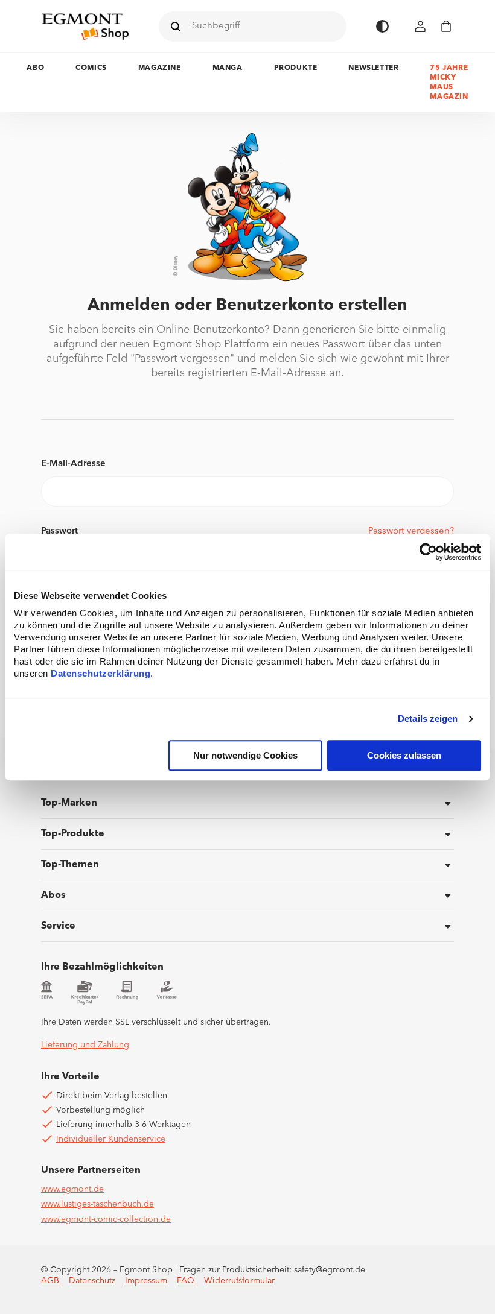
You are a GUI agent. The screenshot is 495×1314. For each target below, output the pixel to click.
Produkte (296, 68)
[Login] (420, 26)
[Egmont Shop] (85, 26)
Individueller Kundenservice (110, 1139)
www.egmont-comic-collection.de (106, 1219)
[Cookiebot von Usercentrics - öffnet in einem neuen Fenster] (428, 552)
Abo (35, 68)
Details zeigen (428, 719)
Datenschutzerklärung (100, 673)
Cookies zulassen (404, 755)
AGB (50, 1281)
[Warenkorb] (446, 26)
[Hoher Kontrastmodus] (382, 26)
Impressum (146, 1281)
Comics (91, 68)
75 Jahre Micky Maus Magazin (449, 83)
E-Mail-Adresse (73, 464)
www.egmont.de (72, 1189)
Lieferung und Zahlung (85, 1045)
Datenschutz (92, 1281)
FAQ (185, 1281)
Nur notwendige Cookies (245, 755)
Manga (227, 68)
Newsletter (373, 68)
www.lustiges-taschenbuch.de (97, 1204)
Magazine (159, 68)
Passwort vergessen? (411, 531)
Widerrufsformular (239, 1281)
